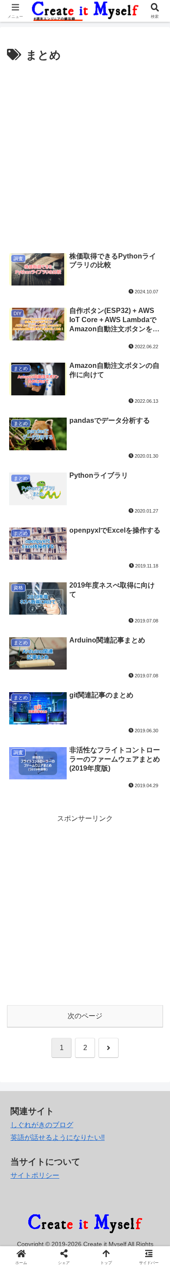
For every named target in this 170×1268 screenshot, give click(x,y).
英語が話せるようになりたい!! (57, 1137)
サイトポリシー (34, 1175)
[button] (152, 1112)
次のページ (85, 1016)
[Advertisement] (85, 155)
